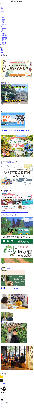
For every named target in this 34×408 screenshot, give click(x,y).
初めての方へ (3, 4)
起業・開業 (3, 25)
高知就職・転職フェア (4, 42)
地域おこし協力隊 (4, 24)
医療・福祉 (3, 29)
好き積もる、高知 (4, 43)
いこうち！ (2, 53)
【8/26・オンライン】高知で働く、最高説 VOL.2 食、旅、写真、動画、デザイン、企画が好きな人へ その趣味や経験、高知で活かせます (14, 212)
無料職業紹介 (3, 22)
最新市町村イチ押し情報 (4, 38)
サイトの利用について (3, 383)
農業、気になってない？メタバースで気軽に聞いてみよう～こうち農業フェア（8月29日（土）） (10, 288)
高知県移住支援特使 (4, 39)
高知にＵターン (3, 40)
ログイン (1, 4)
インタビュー (2, 321)
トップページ (1, 44)
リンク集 (2, 384)
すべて (2, 48)
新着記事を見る (3, 19)
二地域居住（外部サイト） (4, 35)
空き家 (2, 50)
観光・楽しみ (3, 30)
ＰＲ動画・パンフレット (4, 20)
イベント (2, 9)
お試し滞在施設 (3, 33)
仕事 (1, 7)
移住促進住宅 (2, 54)
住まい (2, 8)
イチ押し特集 (2, 11)
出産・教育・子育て (4, 28)
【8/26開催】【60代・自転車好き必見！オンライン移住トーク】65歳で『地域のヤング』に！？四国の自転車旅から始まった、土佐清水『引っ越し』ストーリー (16, 130)
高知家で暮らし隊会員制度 (4, 37)
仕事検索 (3, 21)
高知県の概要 (3, 17)
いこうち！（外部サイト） (4, 34)
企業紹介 (2, 52)
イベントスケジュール (3, 370)
